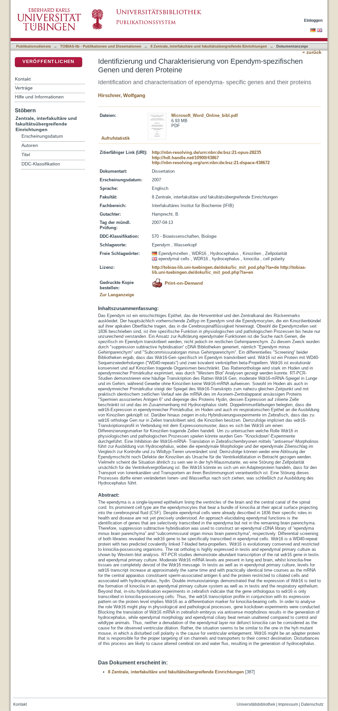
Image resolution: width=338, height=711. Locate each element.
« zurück (311, 52)
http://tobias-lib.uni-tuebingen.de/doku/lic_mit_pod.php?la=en (229, 270)
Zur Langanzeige (117, 294)
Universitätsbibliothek (256, 704)
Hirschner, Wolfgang (121, 95)
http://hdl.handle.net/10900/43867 (185, 157)
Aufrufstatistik (115, 138)
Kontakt (23, 79)
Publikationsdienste (33, 46)
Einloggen (313, 20)
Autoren (29, 145)
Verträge (24, 87)
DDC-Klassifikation (40, 163)
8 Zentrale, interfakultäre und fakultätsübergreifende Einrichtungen (209, 46)
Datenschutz (312, 704)
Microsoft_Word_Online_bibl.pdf (204, 115)
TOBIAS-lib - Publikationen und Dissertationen (100, 46)
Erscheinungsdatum (42, 136)
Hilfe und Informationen (39, 96)
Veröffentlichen (48, 61)
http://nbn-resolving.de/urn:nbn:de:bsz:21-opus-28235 (206, 152)
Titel (25, 154)
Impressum (288, 704)
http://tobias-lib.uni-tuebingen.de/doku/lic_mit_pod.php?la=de (215, 267)
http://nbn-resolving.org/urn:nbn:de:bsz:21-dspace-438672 (211, 162)
